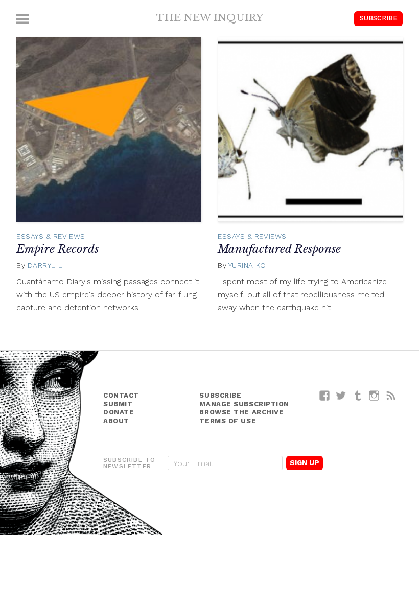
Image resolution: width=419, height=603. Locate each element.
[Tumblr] (358, 395)
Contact (121, 395)
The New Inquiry (209, 17)
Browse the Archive (241, 412)
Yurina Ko (247, 265)
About (116, 421)
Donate (118, 412)
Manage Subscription (244, 404)
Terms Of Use (227, 421)
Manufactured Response (279, 249)
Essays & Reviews (50, 236)
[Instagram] (374, 395)
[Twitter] (341, 395)
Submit (117, 404)
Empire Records (57, 249)
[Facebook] (324, 395)
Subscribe (379, 18)
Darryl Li (46, 265)
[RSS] (391, 395)
